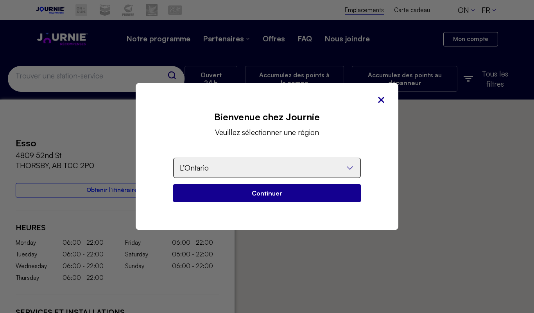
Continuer (267, 193)
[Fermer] (381, 100)
